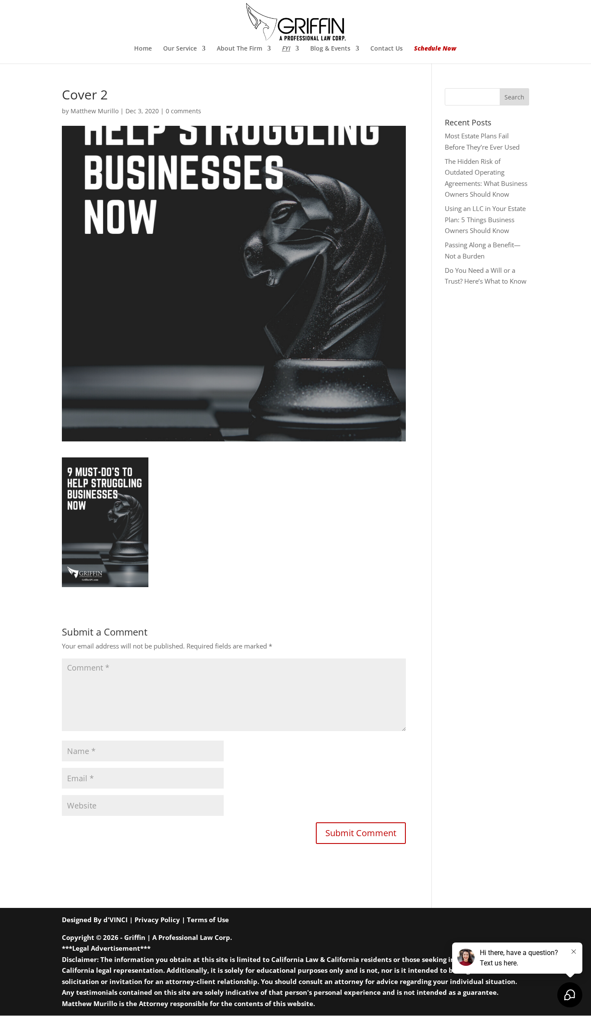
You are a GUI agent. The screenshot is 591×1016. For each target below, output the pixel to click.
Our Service (180, 48)
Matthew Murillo (95, 111)
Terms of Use (208, 919)
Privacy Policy (157, 919)
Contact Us (386, 48)
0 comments (183, 111)
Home (143, 48)
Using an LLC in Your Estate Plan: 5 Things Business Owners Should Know (485, 219)
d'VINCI (115, 919)
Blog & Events (330, 48)
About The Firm (239, 48)
